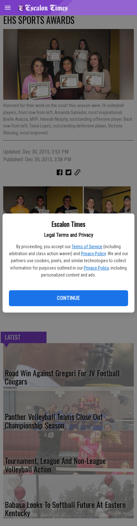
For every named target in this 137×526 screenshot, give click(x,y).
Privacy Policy (93, 253)
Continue (68, 298)
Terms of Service (87, 246)
